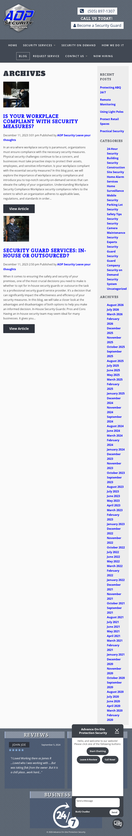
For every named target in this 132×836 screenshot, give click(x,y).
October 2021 (116, 603)
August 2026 (115, 305)
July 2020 (113, 696)
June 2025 (113, 370)
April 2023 (113, 505)
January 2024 (116, 449)
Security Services (37, 45)
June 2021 (113, 627)
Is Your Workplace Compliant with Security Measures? (40, 121)
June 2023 (113, 496)
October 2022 (116, 547)
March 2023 (115, 510)
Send (114, 812)
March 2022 (115, 566)
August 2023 (115, 487)
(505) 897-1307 (101, 11)
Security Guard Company (113, 260)
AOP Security (66, 135)
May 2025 (113, 375)
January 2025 (116, 393)
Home (12, 45)
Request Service (46, 56)
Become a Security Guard (98, 25)
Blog (23, 56)
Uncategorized (117, 289)
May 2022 (113, 561)
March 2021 (115, 640)
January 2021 (116, 654)
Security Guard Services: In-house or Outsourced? (44, 252)
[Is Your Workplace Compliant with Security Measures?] (16, 105)
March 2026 (115, 314)
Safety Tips (114, 214)
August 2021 (115, 617)
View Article (19, 209)
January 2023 (116, 524)
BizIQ (78, 811)
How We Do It (113, 45)
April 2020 (113, 706)
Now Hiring (103, 56)
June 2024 (113, 431)
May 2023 (113, 501)
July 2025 (113, 365)
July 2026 (113, 309)
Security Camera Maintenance (116, 228)
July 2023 (113, 491)
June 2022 (113, 557)
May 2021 (113, 631)
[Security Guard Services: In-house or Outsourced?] (16, 239)
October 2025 (116, 347)
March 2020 (115, 710)
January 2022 (116, 580)
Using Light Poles (111, 112)
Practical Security (112, 131)
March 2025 (115, 379)
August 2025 (115, 361)
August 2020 (115, 692)
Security (112, 219)
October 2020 (116, 678)
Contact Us (74, 56)
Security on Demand (79, 45)
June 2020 (113, 701)
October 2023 (116, 473)
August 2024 (115, 426)
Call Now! (110, 759)
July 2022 (113, 552)
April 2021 (113, 636)
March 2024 (115, 435)
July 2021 (113, 622)
